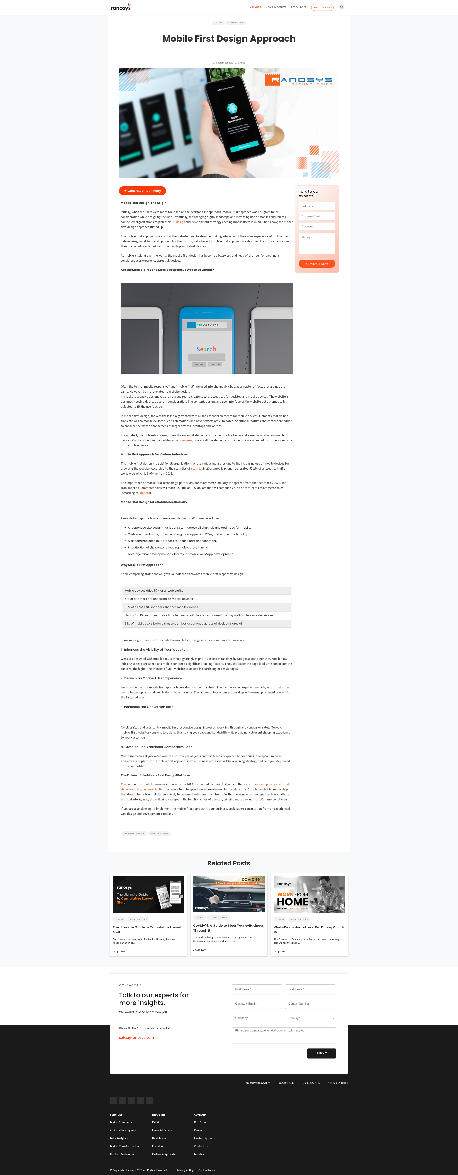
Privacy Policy (184, 1170)
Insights (255, 7)
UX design (178, 222)
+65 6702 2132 (285, 1083)
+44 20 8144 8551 (338, 1083)
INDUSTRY (158, 1115)
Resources (298, 7)
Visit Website (322, 7)
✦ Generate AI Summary (142, 191)
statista (196, 468)
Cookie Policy (206, 1170)
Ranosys (131, 1170)
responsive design (182, 440)
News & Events (276, 7)
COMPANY (200, 1115)
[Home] (121, 8)
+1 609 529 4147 (310, 1083)
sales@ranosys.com (136, 1037)
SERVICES (116, 1115)
